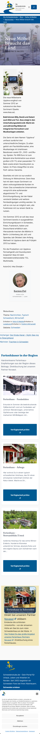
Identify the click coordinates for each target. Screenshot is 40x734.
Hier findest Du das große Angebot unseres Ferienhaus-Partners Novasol (19, 637)
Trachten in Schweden (18, 342)
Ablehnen (20, 721)
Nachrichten (15, 315)
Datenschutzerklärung (22, 731)
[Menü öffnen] (29, 7)
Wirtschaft (19, 318)
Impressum (32, 731)
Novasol (9, 618)
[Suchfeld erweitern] (34, 7)
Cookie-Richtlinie (10, 731)
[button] (37, 694)
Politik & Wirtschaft (28, 324)
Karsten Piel (9, 51)
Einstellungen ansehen (20, 726)
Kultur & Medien (18, 321)
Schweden (15, 327)
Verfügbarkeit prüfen (20, 430)
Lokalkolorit (7, 324)
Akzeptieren (20, 715)
